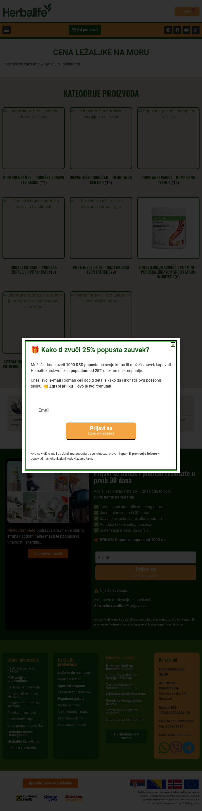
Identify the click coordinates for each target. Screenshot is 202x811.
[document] (101, 405)
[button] (173, 344)
